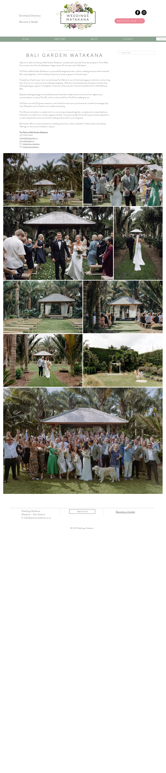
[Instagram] (144, 12)
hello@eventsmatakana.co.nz (37, 517)
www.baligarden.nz (26, 140)
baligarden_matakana (31, 143)
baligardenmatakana (31, 146)
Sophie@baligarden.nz (28, 138)
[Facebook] (137, 12)
